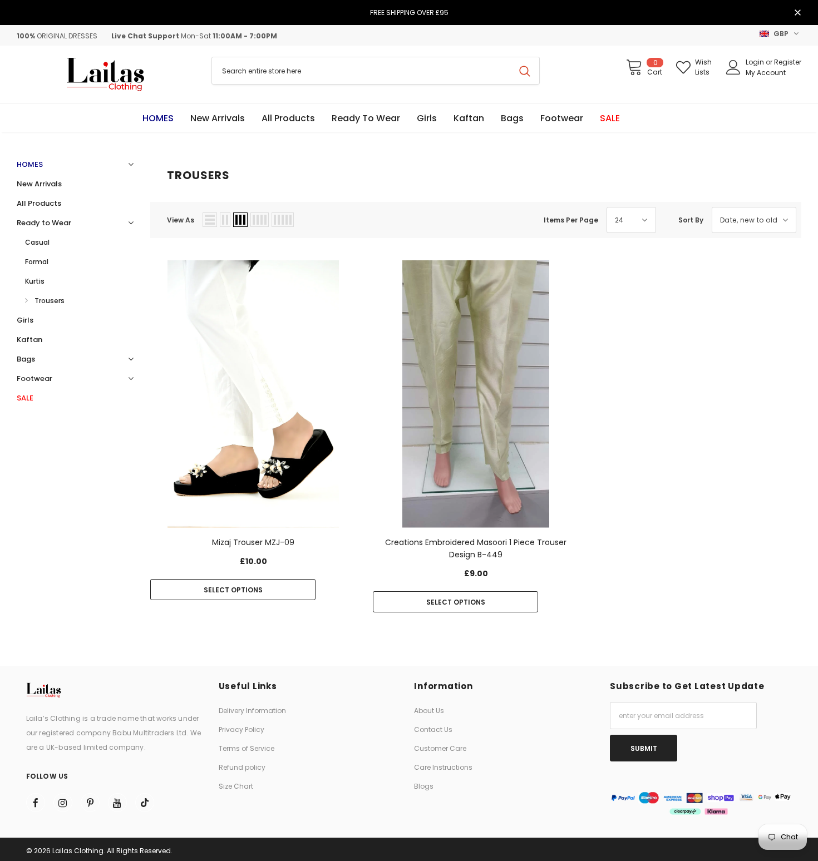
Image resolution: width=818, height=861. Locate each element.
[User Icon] (733, 67)
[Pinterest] (90, 802)
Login (756, 62)
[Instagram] (62, 802)
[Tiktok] (144, 802)
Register (787, 62)
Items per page (571, 220)
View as (180, 220)
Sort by (690, 220)
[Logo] (106, 74)
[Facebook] (35, 802)
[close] (797, 13)
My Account (766, 72)
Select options (233, 590)
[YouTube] (117, 802)
